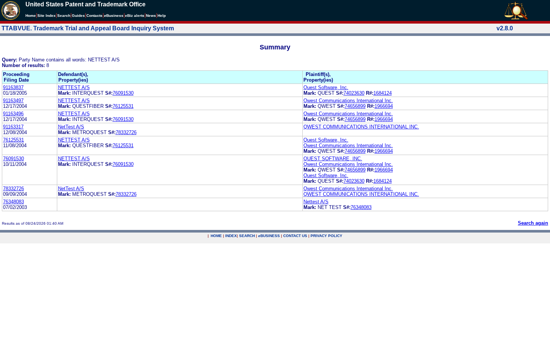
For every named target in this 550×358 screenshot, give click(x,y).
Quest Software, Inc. (325, 87)
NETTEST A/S (74, 87)
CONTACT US (295, 236)
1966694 (384, 106)
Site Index (46, 15)
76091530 (123, 93)
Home (30, 15)
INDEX (231, 236)
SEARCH (247, 236)
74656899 (355, 106)
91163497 (13, 100)
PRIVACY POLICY (326, 236)
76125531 (123, 106)
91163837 (13, 87)
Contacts (94, 15)
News (151, 15)
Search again (533, 223)
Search (63, 15)
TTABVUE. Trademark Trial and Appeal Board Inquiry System (87, 28)
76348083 (13, 201)
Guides (78, 15)
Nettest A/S (316, 201)
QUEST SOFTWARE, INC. (332, 158)
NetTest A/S (71, 127)
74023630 (353, 93)
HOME (216, 236)
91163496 (13, 113)
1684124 (382, 93)
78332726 (126, 132)
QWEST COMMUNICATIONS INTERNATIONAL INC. (361, 127)
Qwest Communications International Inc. (348, 100)
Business (113, 15)
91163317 (13, 127)
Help (162, 15)
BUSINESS (269, 236)
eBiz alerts (134, 15)
